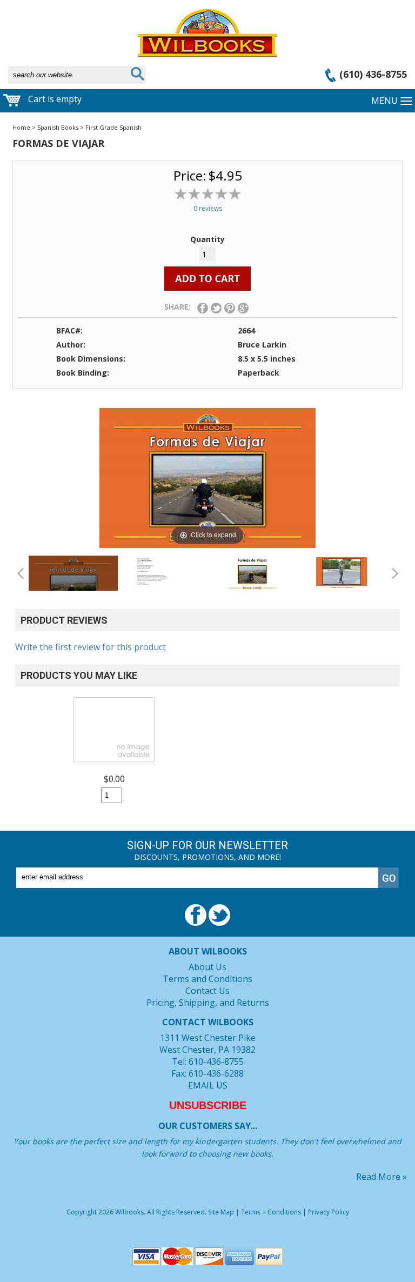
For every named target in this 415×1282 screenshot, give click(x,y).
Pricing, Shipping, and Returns (207, 1003)
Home (21, 127)
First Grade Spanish (113, 127)
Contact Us (207, 991)
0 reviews (207, 208)
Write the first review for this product (90, 647)
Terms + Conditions (271, 1212)
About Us (207, 967)
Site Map (221, 1212)
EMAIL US (207, 1085)
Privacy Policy (328, 1212)
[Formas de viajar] (73, 584)
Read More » (381, 1177)
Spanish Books (57, 127)
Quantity (207, 239)
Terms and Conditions (207, 979)
